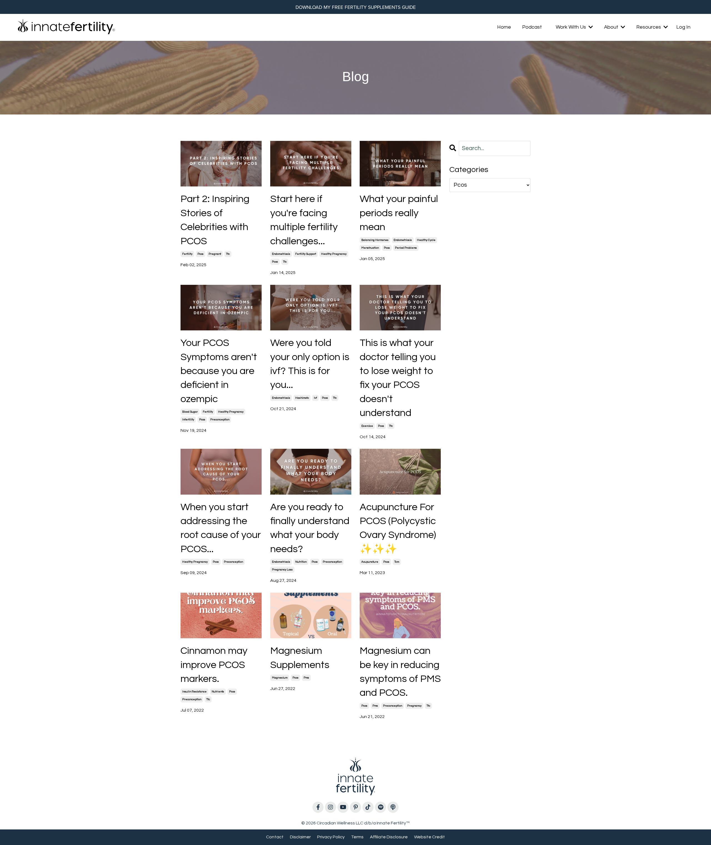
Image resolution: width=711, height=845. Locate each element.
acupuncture (369, 561)
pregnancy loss (282, 569)
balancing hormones (375, 240)
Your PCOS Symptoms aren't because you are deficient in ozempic (219, 371)
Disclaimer (300, 837)
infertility (188, 419)
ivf (315, 398)
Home (504, 27)
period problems (406, 247)
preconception (219, 419)
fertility (187, 254)
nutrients (218, 691)
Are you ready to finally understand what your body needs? (309, 528)
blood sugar (190, 411)
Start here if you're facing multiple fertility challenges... (304, 220)
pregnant (215, 254)
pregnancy (414, 705)
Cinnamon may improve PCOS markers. (214, 664)
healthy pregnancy (334, 254)
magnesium (279, 677)
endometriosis (281, 254)
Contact (275, 837)
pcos (200, 254)
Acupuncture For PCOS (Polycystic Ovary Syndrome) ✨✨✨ (398, 528)
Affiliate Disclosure (389, 837)
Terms (357, 837)
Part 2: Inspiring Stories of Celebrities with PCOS (215, 220)
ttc (228, 254)
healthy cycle (426, 240)
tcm (396, 561)
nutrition (301, 561)
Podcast (532, 27)
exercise (367, 426)
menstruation (370, 247)
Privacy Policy (331, 837)
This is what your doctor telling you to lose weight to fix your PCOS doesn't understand (398, 378)
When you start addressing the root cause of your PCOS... (221, 528)
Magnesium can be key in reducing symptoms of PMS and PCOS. (400, 671)
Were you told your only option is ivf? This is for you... (309, 364)
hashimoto (302, 398)
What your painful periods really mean (399, 213)
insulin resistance (194, 691)
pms (306, 677)
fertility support (305, 254)
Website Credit (429, 837)
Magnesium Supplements (299, 657)
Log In (683, 27)
